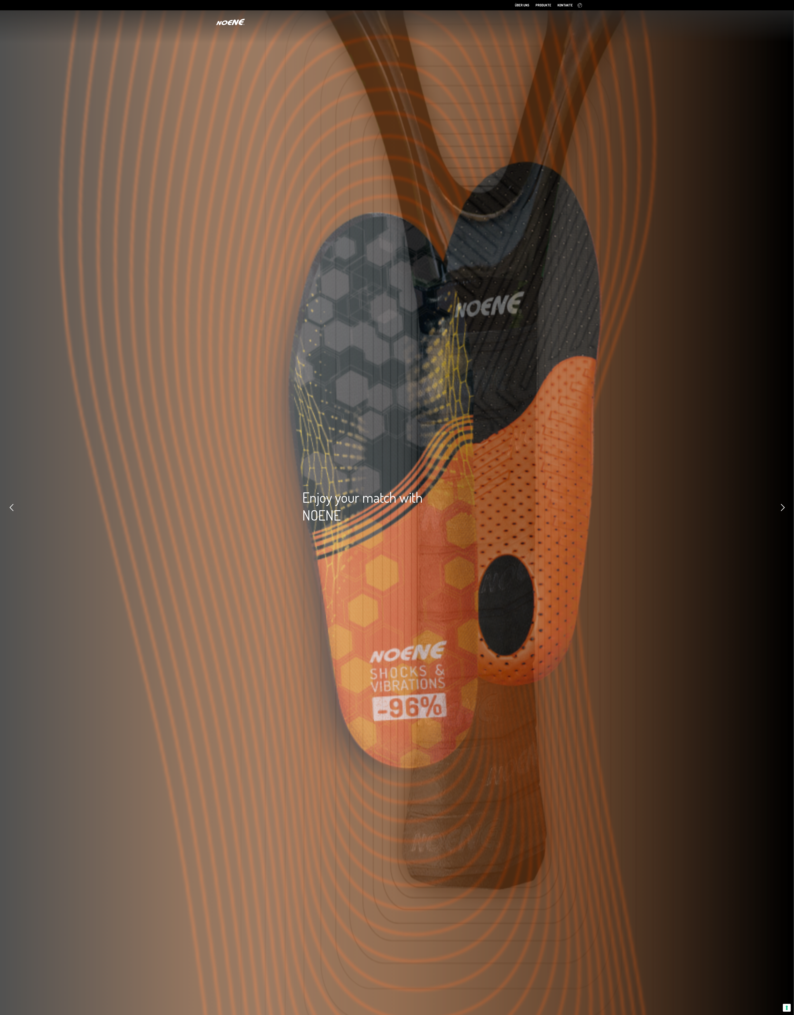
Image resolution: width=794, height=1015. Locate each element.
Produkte (543, 5)
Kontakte (565, 5)
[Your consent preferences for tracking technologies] (787, 1008)
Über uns (522, 5)
